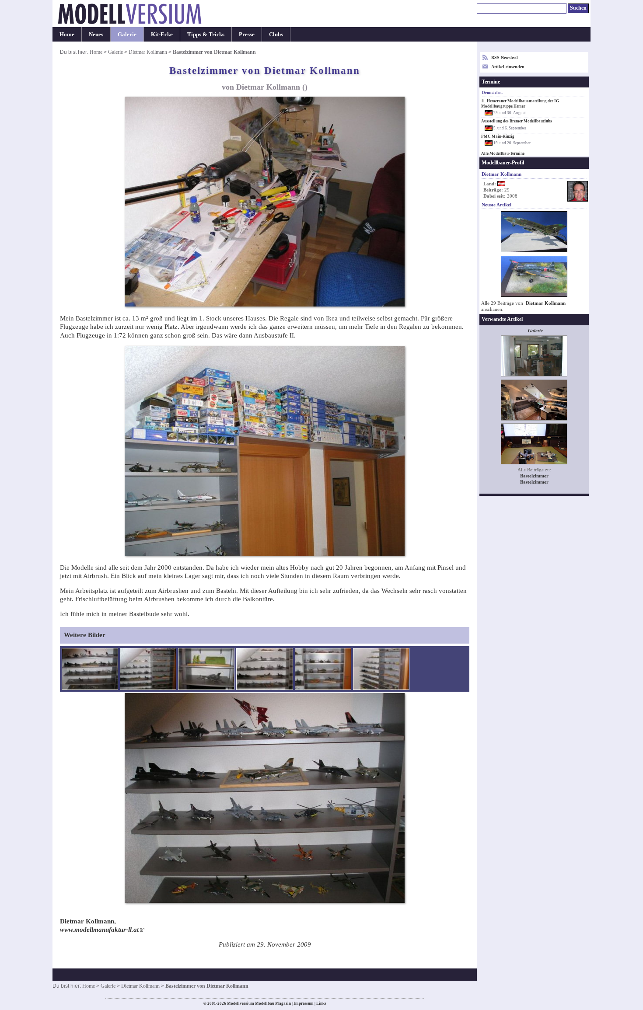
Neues (96, 34)
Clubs (276, 34)
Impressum (304, 1003)
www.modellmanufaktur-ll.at (99, 929)
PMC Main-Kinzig (497, 136)
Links (321, 1003)
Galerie (127, 34)
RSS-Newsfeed (504, 57)
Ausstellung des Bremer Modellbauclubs (516, 121)
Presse (247, 34)
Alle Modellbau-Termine (502, 153)
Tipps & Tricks (205, 34)
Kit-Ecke (162, 34)
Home (66, 34)
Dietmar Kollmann (148, 52)
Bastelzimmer (534, 476)
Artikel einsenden (507, 66)
